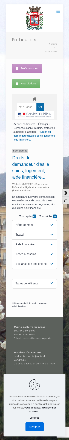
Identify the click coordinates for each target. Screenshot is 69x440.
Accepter (34, 426)
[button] (34, 225)
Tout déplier (46, 216)
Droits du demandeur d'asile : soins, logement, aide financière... (34, 135)
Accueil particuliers (24, 123)
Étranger (43, 123)
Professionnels (30, 68)
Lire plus (34, 417)
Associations (28, 83)
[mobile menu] (58, 11)
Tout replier (26, 216)
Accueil (53, 44)
